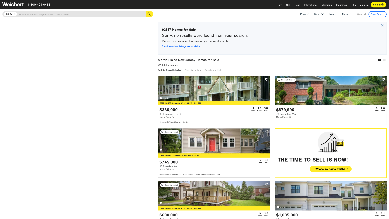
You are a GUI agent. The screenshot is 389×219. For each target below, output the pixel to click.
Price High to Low (192, 70)
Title (353, 5)
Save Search (377, 14)
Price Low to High (213, 70)
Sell (288, 5)
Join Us (364, 5)
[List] (384, 60)
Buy (280, 5)
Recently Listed (173, 70)
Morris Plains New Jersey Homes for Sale (188, 60)
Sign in (377, 4)
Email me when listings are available (181, 46)
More (345, 14)
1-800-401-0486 (39, 5)
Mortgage (327, 5)
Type (331, 14)
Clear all (361, 14)
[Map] (379, 60)
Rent (297, 5)
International (310, 5)
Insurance (341, 5)
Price (303, 14)
